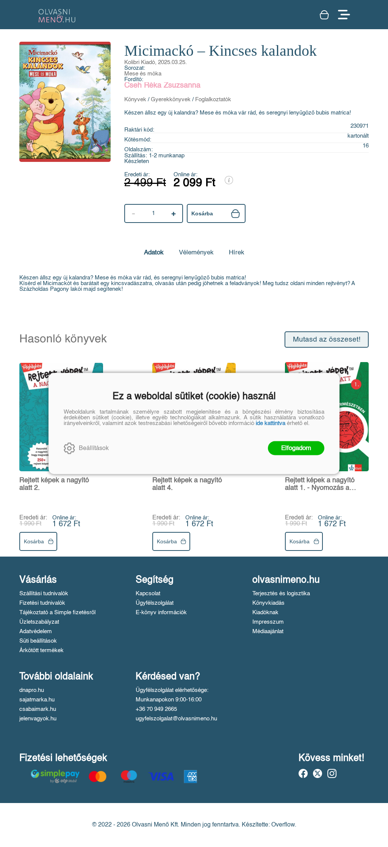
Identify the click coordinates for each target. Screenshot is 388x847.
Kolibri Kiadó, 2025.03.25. (155, 62)
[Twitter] (317, 773)
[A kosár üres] (325, 14)
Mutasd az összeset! (326, 339)
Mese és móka (142, 74)
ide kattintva (270, 423)
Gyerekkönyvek (171, 99)
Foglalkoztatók (213, 99)
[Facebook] (303, 773)
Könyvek (135, 99)
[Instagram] (331, 773)
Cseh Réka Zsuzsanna (162, 85)
